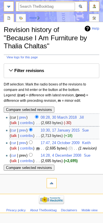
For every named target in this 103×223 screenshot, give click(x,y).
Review (9, 18)
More (33, 17)
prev (22, 118)
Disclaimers (69, 210)
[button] (51, 71)
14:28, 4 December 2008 (61, 156)
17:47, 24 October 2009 (60, 143)
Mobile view (90, 210)
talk (14, 123)
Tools (94, 18)
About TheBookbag (43, 210)
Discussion (21, 18)
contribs (26, 123)
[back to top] (52, 183)
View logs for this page (22, 57)
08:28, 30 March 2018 (59, 118)
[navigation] (9, 6)
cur (13, 130)
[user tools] (94, 6)
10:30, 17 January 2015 (60, 130)
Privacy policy (16, 210)
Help (95, 29)
